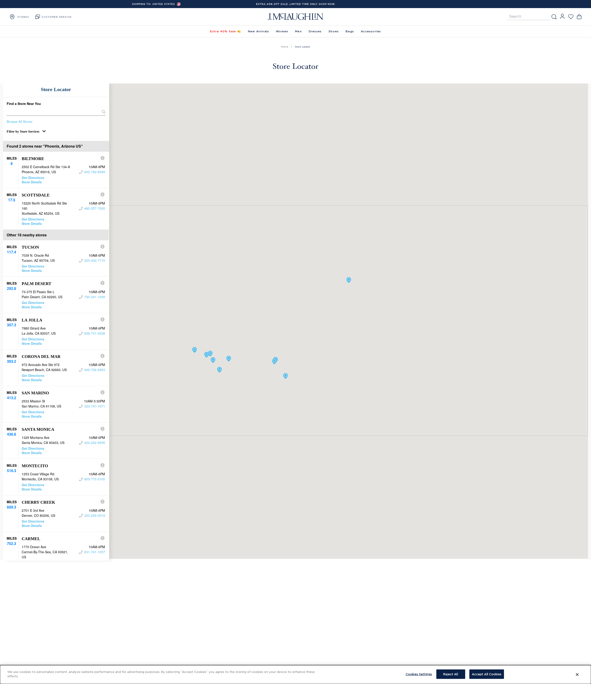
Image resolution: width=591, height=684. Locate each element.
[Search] (554, 17)
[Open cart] (579, 17)
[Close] (577, 674)
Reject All (450, 674)
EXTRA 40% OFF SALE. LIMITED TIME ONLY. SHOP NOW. (295, 4)
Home (284, 46)
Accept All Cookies (486, 674)
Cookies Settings (419, 674)
